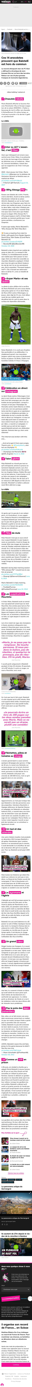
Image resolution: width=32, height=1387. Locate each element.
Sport (3, 29)
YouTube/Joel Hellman (10, 748)
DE (22, 2)
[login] (2, 1384)
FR (26, 2)
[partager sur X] (4, 1224)
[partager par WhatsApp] (7, 1224)
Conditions (8, 1379)
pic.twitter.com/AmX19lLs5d (12, 450)
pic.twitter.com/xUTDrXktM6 (12, 585)
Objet (3, 1285)
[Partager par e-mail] (8, 83)
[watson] (6, 2)
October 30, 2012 (7, 1055)
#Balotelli (5, 174)
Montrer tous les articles (16, 1173)
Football (9, 29)
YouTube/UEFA (8, 383)
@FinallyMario (19, 445)
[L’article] (16, 1345)
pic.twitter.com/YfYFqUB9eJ (11, 574)
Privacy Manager (16, 1381)
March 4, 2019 (19, 454)
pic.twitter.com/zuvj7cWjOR (11, 242)
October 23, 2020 (7, 246)
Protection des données (20, 1379)
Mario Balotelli (7, 1182)
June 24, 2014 (23, 589)
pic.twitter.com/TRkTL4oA (11, 1050)
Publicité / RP (9, 1376)
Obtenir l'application (10, 1374)
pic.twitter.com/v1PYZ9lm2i (11, 181)
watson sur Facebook (24, 1374)
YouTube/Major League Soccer (12, 509)
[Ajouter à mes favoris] (16, 83)
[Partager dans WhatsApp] (4, 83)
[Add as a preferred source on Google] (23, 83)
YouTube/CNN (8, 693)
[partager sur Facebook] (2, 1224)
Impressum (23, 1376)
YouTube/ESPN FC (8, 142)
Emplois (16, 1376)
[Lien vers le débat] (12, 83)
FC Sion (19, 1180)
